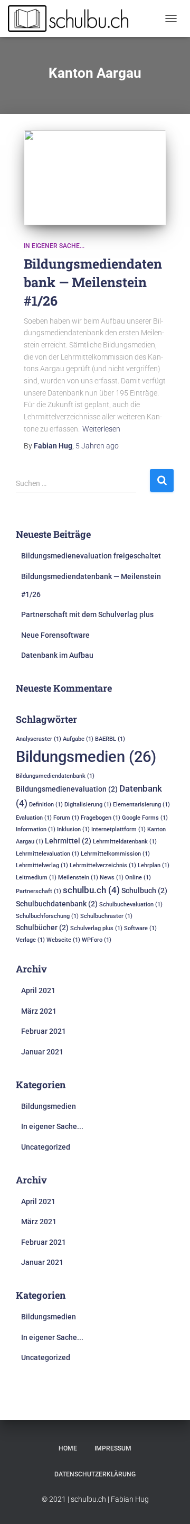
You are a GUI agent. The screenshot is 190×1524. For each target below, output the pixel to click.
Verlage (30, 940)
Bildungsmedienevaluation (67, 789)
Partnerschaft (38, 891)
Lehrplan (153, 865)
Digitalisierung (87, 804)
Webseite (63, 940)
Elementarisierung (141, 804)
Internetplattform (118, 829)
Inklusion (73, 829)
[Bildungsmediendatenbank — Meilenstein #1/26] (95, 177)
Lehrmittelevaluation (47, 853)
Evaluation (34, 817)
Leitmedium (36, 877)
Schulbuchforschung (47, 916)
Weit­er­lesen (101, 429)
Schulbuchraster (106, 916)
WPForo (96, 940)
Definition (46, 804)
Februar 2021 (43, 1031)
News (112, 877)
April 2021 (38, 990)
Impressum (112, 1448)
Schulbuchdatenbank (57, 903)
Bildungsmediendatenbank (55, 776)
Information (35, 829)
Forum (66, 817)
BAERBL (110, 739)
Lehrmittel (68, 841)
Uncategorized (45, 1147)
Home (68, 1448)
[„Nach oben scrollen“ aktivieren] (169, 1503)
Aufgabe (78, 739)
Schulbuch (144, 890)
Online (138, 877)
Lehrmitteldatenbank (125, 841)
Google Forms (145, 817)
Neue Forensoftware (55, 635)
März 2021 (38, 1011)
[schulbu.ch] (73, 18)
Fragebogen (100, 817)
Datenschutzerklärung (95, 1474)
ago (97, 446)
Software (140, 928)
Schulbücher (42, 927)
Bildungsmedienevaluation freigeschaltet (91, 556)
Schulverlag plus (96, 928)
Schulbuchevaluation (131, 904)
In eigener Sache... (54, 246)
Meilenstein (78, 877)
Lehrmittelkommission (115, 853)
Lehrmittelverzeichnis (103, 865)
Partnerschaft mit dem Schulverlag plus (87, 614)
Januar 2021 (42, 1052)
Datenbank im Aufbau (57, 655)
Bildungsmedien (86, 757)
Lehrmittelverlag (42, 865)
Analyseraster (38, 739)
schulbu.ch (91, 890)
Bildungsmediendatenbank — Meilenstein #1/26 (93, 282)
